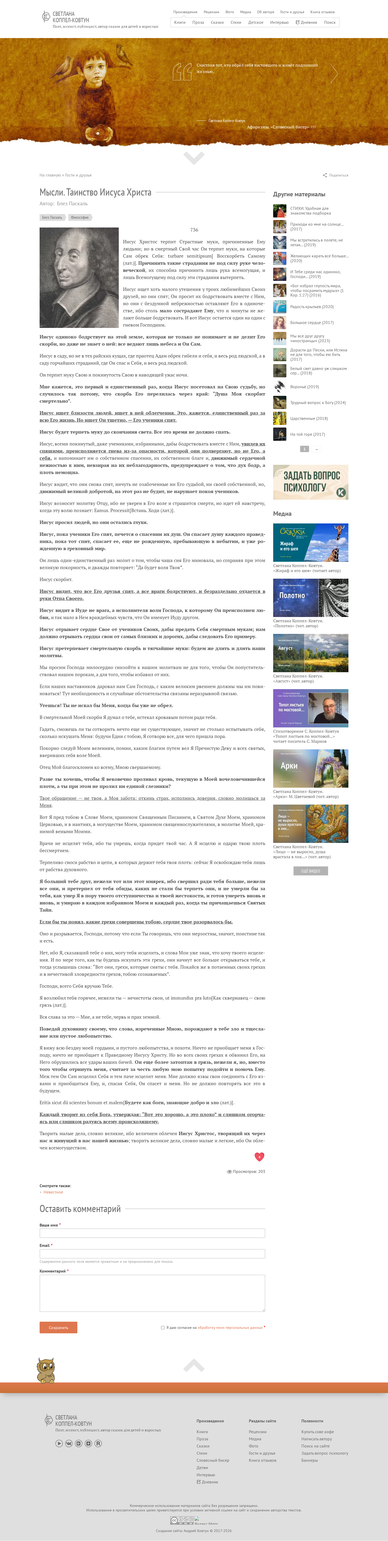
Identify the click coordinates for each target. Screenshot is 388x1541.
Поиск (330, 22)
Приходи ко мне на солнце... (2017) (316, 226)
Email (45, 1245)
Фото (229, 12)
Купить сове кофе (317, 1431)
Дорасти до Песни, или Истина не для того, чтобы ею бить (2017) (318, 354)
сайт (242, 1510)
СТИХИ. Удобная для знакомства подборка (310, 211)
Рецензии (211, 12)
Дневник (309, 22)
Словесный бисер (213, 1460)
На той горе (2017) (307, 434)
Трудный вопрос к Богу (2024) (318, 402)
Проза (198, 22)
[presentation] (334, 73)
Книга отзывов (322, 12)
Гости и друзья (292, 12)
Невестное (53, 1192)
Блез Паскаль (52, 217)
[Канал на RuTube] (98, 1443)
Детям (202, 1467)
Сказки (217, 22)
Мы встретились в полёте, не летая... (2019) (316, 242)
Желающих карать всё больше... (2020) (319, 258)
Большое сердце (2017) (312, 322)
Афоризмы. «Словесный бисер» (278, 126)
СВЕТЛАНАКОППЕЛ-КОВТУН (71, 17)
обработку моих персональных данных (230, 1327)
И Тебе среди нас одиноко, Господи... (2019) (315, 274)
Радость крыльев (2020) (312, 306)
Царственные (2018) (309, 418)
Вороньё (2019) (304, 386)
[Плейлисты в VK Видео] (78, 1443)
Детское (255, 22)
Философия (79, 217)
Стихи (236, 22)
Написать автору (316, 1438)
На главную (50, 175)
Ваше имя (49, 1225)
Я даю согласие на (215, 1327)
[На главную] (46, 16)
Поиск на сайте (315, 1446)
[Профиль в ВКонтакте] (69, 1443)
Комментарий (53, 1271)
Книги (180, 22)
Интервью (279, 22)
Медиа (245, 12)
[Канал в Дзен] (88, 1443)
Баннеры (309, 1460)
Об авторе (265, 12)
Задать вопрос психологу (324, 1453)
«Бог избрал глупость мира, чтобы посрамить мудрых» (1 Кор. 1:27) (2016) (317, 290)
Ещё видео (310, 871)
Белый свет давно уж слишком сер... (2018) (318, 371)
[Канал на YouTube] (59, 1443)
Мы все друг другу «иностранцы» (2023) (310, 338)
